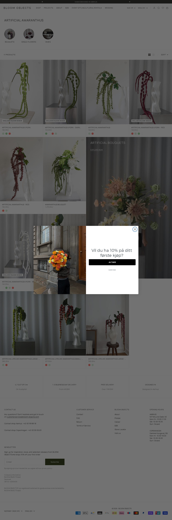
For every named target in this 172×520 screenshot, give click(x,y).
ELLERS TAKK (112, 270)
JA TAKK (112, 262)
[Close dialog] (135, 229)
